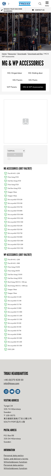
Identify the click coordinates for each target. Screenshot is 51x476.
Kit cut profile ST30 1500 (15, 222)
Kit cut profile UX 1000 (15, 312)
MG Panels (17, 80)
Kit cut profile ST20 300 (15, 229)
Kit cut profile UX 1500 (15, 319)
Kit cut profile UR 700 (14, 331)
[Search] (40, 4)
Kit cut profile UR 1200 (15, 342)
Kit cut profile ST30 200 (15, 199)
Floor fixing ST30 (13, 177)
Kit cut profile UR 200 (14, 323)
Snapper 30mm (12, 192)
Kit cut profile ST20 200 (15, 226)
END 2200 (11, 349)
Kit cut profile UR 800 (14, 334)
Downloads (21, 54)
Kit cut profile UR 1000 (15, 338)
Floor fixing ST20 (13, 184)
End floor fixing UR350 (15, 278)
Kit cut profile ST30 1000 (15, 214)
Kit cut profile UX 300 (14, 301)
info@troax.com (11, 383)
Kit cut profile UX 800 (14, 308)
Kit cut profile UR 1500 (15, 346)
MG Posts (33, 80)
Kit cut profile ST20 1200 (15, 244)
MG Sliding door (35, 73)
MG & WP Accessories (33, 87)
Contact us (39, 10)
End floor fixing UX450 (15, 274)
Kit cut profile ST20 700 (15, 233)
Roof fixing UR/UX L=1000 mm (17, 286)
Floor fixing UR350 (14, 271)
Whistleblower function (15, 462)
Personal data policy (14, 455)
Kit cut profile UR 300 (14, 327)
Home (4, 54)
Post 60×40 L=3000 (14, 263)
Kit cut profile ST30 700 (15, 207)
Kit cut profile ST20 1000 (15, 241)
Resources (12, 54)
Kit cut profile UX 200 (14, 297)
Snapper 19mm (12, 196)
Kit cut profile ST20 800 (15, 237)
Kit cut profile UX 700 (14, 304)
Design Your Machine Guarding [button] (13, 10)
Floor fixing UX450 (14, 267)
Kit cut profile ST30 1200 (15, 218)
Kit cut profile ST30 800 (15, 211)
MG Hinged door (14, 73)
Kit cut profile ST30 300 (15, 203)
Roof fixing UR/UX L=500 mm (17, 282)
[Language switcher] (5, 4)
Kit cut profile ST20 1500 (15, 248)
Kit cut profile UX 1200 (15, 316)
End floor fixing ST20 (14, 188)
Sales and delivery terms (16, 458)
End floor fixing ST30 (14, 181)
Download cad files (35, 54)
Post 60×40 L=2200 (14, 173)
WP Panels (12, 87)
